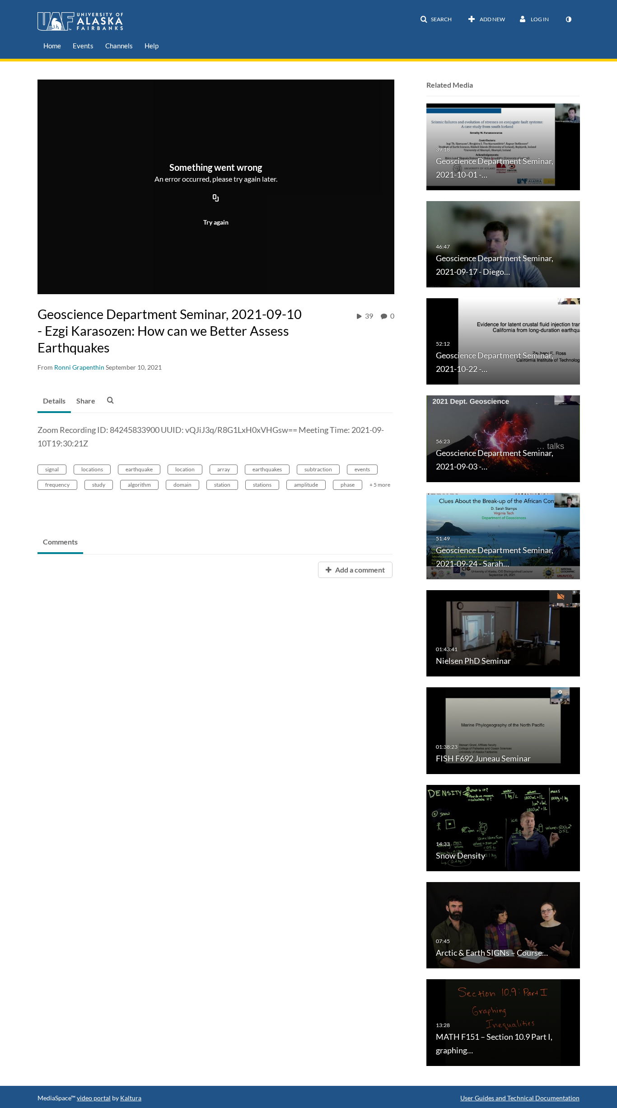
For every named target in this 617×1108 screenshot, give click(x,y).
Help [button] (152, 46)
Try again (216, 222)
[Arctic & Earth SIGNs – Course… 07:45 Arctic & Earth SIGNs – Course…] (503, 924)
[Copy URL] (216, 198)
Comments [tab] (60, 541)
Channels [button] (119, 46)
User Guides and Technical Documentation (520, 1098)
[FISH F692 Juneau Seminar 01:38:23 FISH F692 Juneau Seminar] (503, 730)
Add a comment (359, 569)
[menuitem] (52, 46)
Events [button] (83, 46)
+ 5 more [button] (379, 484)
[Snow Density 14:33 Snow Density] (503, 827)
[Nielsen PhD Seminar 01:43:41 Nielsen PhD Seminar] (503, 632)
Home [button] (52, 46)
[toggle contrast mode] (568, 19)
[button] (436, 19)
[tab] (54, 401)
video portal (94, 1098)
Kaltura (130, 1098)
